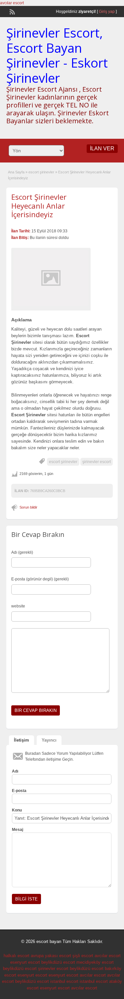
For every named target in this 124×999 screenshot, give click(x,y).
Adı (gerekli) (22, 552)
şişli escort (82, 955)
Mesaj (17, 829)
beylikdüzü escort (58, 962)
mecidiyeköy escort (95, 962)
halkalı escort (16, 955)
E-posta (19, 790)
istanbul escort (64, 981)
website (18, 606)
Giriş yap (107, 11)
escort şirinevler (41, 172)
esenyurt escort (25, 962)
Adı (15, 771)
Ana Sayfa (16, 172)
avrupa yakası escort (51, 955)
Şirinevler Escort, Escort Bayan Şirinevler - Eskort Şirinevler (57, 55)
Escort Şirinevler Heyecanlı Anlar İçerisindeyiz (38, 205)
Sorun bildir (28, 507)
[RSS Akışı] (11, 11)
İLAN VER (102, 148)
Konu (17, 810)
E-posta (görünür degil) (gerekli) (40, 579)
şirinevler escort (96, 461)
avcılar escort (12, 3)
